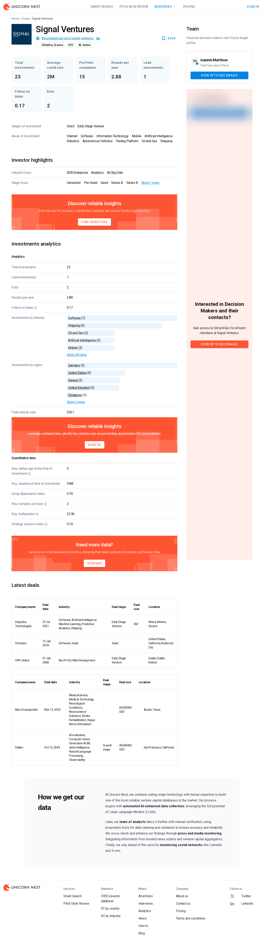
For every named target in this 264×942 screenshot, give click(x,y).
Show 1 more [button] (150, 183)
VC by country (110, 908)
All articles (145, 896)
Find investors (94, 222)
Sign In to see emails (219, 75)
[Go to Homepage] (21, 6)
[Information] (35, 307)
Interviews (145, 903)
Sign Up (94, 445)
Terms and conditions (190, 918)
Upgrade (94, 563)
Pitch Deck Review (134, 6)
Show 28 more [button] (77, 355)
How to (143, 926)
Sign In (253, 6)
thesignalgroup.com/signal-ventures (67, 38)
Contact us (183, 903)
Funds (26, 18)
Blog (141, 933)
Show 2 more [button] (76, 402)
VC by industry (110, 916)
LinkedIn (247, 903)
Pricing (189, 6)
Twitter (246, 896)
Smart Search (102, 6)
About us (182, 896)
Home (15, 18)
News (142, 918)
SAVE (172, 38)
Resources (163, 6)
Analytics (144, 911)
